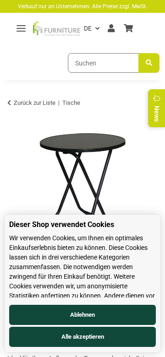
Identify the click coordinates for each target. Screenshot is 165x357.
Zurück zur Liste (34, 102)
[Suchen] (149, 63)
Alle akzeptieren (82, 336)
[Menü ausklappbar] (21, 28)
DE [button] (88, 28)
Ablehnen (82, 314)
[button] (111, 28)
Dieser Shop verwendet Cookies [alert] (61, 224)
